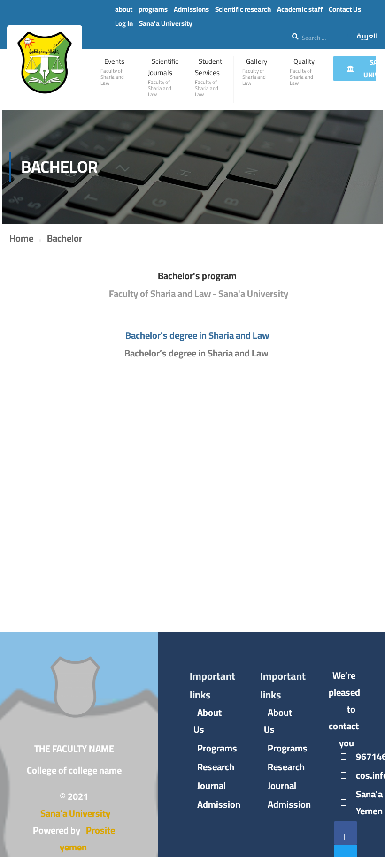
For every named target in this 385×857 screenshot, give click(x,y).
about (123, 9)
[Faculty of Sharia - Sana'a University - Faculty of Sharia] (44, 62)
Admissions (191, 9)
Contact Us (345, 9)
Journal (211, 785)
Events (114, 61)
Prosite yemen (87, 838)
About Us (207, 721)
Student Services (208, 66)
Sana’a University (165, 23)
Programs (217, 748)
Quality (304, 61)
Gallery (256, 61)
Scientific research (243, 9)
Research (215, 766)
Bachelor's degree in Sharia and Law (197, 335)
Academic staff (300, 9)
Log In (124, 23)
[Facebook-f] (345, 833)
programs (153, 9)
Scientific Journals (163, 66)
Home (21, 238)
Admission (218, 804)
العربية (367, 36)
